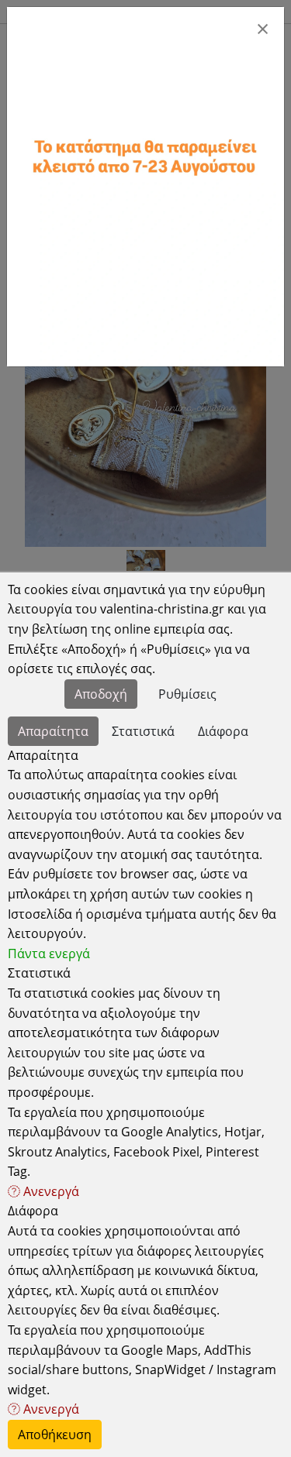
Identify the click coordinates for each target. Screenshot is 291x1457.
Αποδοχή (100, 694)
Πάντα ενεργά (49, 953)
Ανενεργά (49, 1191)
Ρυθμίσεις (187, 694)
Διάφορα (223, 731)
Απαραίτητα (53, 731)
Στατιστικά (143, 731)
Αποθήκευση (55, 1434)
